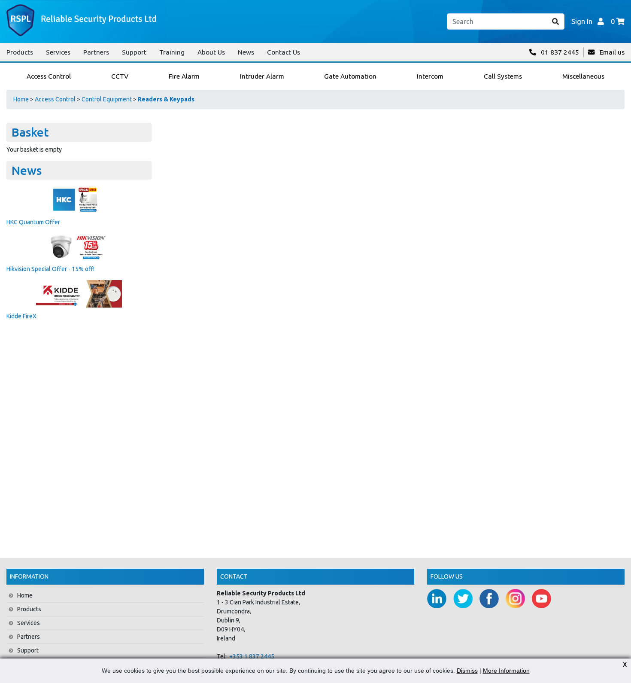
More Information (506, 670)
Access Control (55, 99)
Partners (96, 52)
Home (21, 99)
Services (58, 52)
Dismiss (467, 670)
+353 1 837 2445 (251, 656)
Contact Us (283, 52)
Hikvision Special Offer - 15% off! (50, 268)
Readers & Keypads (166, 99)
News (246, 52)
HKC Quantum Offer (33, 222)
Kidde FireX (21, 316)
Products (19, 52)
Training (172, 52)
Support (134, 52)
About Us (211, 52)
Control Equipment (107, 99)
